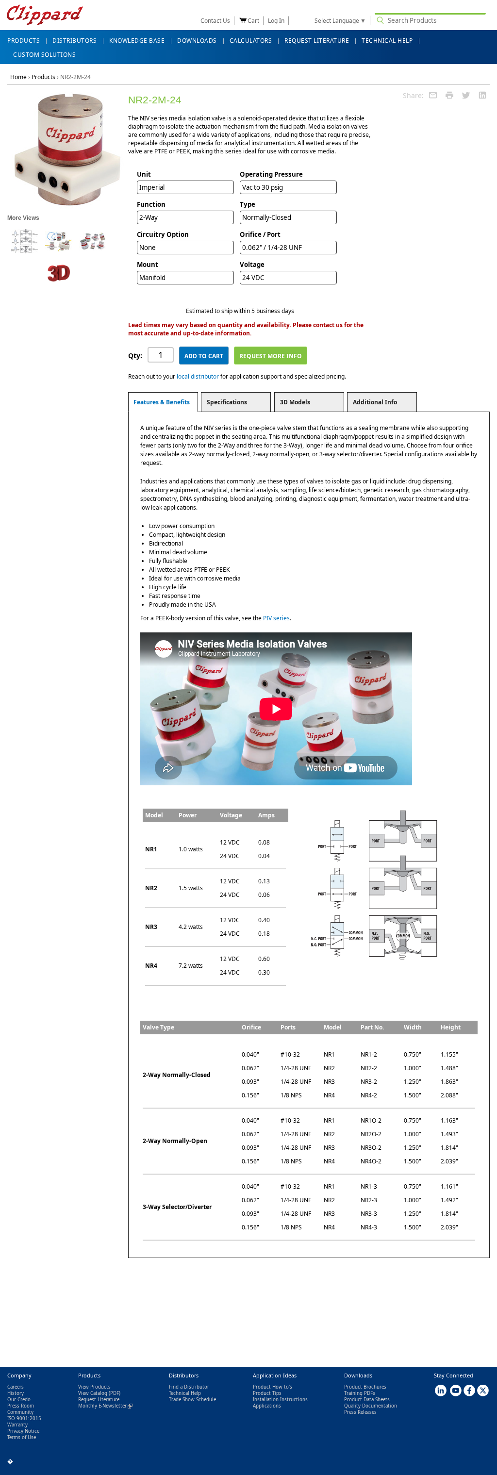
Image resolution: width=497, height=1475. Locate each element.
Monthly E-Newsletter (105, 1406)
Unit (144, 174)
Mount (147, 264)
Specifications (227, 402)
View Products (94, 1387)
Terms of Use (21, 1437)
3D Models (295, 402)
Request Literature (98, 1399)
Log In (276, 21)
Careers (15, 1387)
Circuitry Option (163, 234)
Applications (267, 1406)
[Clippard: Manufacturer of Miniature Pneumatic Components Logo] (44, 16)
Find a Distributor (189, 1387)
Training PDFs (359, 1393)
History (15, 1393)
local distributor (198, 376)
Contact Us (215, 21)
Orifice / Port (260, 234)
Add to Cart (203, 356)
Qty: (135, 355)
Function (151, 204)
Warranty (17, 1425)
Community (20, 1412)
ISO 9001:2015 (24, 1418)
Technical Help (185, 1393)
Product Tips (267, 1393)
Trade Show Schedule (192, 1399)
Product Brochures (365, 1387)
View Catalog (92, 1393)
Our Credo (19, 1399)
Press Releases (360, 1412)
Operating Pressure (271, 174)
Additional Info (375, 402)
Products (43, 77)
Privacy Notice (23, 1431)
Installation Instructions (280, 1399)
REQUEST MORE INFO (270, 356)
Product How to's (272, 1387)
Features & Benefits (161, 402)
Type (247, 204)
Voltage (252, 264)
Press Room (20, 1406)
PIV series (276, 618)
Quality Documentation (370, 1406)
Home (18, 77)
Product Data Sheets (367, 1399)
